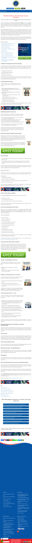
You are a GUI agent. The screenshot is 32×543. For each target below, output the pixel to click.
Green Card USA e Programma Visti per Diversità (8, 521)
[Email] (22, 440)
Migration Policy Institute (4, 394)
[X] (8, 440)
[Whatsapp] (16, 440)
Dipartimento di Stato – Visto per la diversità (7, 391)
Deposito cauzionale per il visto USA (22, 503)
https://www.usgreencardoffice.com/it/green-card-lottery (9, 239)
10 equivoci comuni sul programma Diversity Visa (9, 518)
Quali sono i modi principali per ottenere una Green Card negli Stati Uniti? (15, 404)
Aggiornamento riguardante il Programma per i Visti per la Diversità (23, 505)
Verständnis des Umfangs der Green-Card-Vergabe (8, 45)
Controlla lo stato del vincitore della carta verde (8, 495)
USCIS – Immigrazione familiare (5, 388)
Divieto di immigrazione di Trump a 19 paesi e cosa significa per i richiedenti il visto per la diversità (23, 508)
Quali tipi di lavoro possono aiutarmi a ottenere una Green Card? (13, 409)
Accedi (23, 8)
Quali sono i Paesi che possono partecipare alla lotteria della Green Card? (8, 529)
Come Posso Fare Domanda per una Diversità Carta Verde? (8, 527)
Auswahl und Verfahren (4, 51)
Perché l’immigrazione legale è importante (23, 497)
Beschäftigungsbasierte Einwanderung (6, 47)
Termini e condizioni (5, 500)
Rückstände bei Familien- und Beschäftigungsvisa (8, 59)
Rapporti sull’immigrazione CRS (5, 396)
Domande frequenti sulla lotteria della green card (9, 497)
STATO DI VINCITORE (10, 8)
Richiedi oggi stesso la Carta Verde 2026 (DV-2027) (23, 502)
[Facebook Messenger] (19, 440)
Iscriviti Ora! (17, 8)
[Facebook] (2, 440)
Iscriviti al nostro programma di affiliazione (8, 503)
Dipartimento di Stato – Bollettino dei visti (7, 393)
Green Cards (26, 22)
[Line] (13, 440)
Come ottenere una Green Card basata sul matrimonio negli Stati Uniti (8, 525)
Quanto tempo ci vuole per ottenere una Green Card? (12, 423)
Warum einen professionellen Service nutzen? (7, 52)
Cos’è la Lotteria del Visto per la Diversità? (10, 412)
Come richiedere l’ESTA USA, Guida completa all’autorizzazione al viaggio (23, 499)
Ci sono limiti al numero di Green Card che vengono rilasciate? (13, 420)
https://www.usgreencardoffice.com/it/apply (15, 378)
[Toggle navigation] (31, 11)
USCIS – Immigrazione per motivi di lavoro (7, 390)
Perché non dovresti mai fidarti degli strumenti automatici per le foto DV (22, 511)
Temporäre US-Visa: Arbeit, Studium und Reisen (7, 53)
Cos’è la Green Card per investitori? (9, 417)
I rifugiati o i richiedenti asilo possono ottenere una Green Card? (13, 415)
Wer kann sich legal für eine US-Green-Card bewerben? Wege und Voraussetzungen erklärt (8, 44)
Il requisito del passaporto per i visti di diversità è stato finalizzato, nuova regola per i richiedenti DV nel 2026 (23, 495)
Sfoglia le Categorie (3, 11)
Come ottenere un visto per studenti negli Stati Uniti (8, 534)
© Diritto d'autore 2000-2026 (7, 506)
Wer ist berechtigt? (4, 50)
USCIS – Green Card (4, 387)
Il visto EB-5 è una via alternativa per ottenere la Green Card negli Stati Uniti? (8, 532)
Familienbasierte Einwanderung (5, 46)
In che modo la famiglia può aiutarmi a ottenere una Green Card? (13, 407)
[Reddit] (11, 440)
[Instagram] (5, 440)
